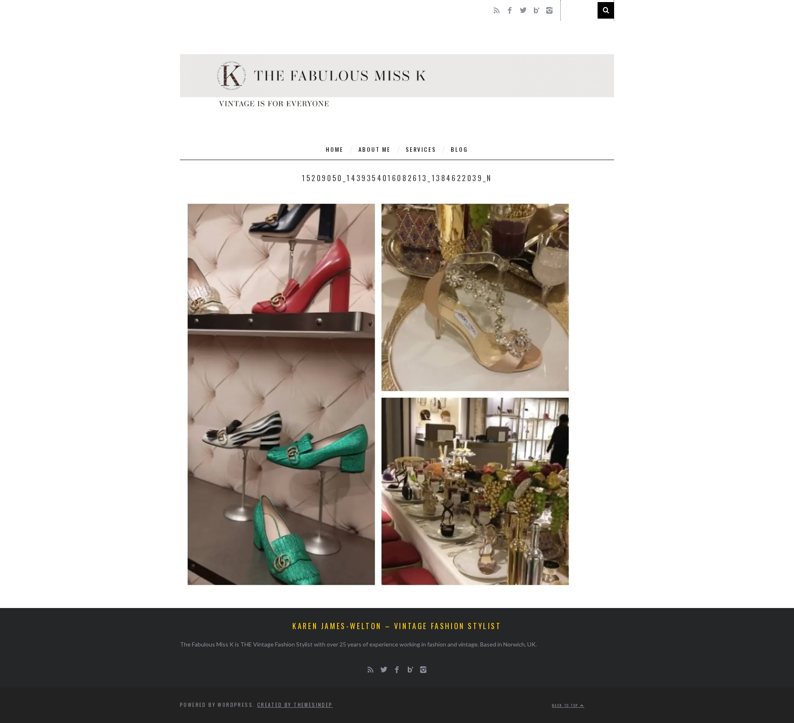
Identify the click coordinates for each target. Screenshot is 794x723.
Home (334, 149)
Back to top (566, 705)
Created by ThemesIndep (295, 704)
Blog (459, 149)
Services (421, 149)
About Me (375, 149)
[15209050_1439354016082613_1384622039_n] (378, 590)
